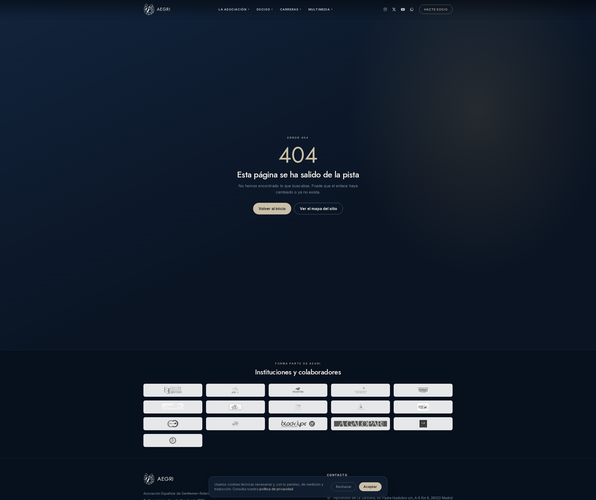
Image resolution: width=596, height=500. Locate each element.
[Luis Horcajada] (423, 423)
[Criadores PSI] (423, 406)
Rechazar (344, 487)
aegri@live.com (345, 483)
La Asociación (234, 9)
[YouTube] (403, 9)
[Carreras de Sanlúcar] (235, 406)
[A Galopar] (360, 423)
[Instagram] (385, 9)
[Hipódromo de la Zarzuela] (423, 390)
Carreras (291, 9)
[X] (394, 9)
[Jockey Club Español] (235, 390)
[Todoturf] (172, 440)
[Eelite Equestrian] (172, 390)
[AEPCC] (172, 423)
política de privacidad (276, 489)
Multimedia (320, 9)
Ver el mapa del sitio (318, 208)
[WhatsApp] (412, 9)
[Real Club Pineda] (360, 406)
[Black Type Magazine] (298, 423)
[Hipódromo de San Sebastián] (172, 406)
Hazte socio (436, 9)
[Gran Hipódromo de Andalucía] (298, 406)
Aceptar (370, 487)
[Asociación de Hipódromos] (360, 390)
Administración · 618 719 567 (355, 490)
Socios (265, 9)
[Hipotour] (235, 423)
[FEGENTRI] (298, 390)
